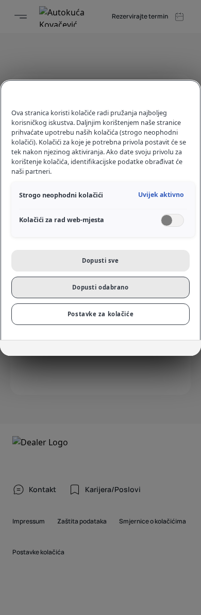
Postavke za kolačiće (100, 314)
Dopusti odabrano (100, 287)
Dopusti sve (100, 260)
